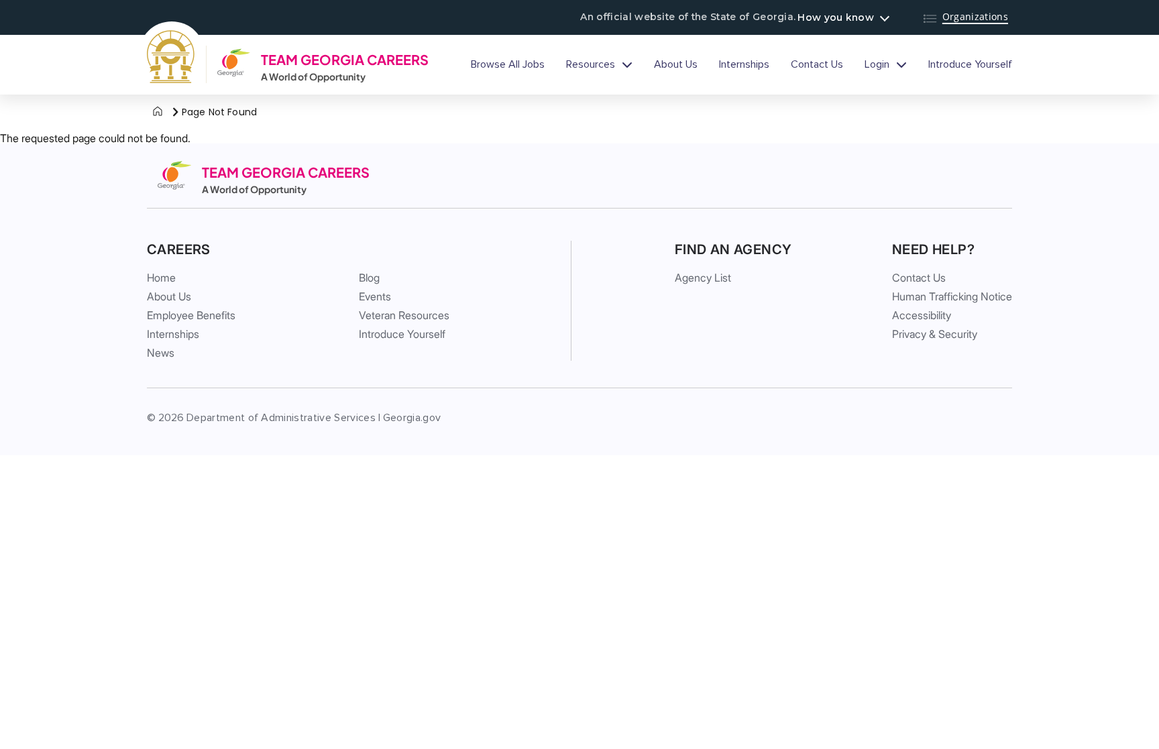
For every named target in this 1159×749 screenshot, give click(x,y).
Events (375, 296)
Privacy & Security (934, 334)
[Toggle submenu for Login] (901, 64)
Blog (369, 277)
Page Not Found (219, 112)
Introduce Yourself (970, 64)
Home (161, 277)
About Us (676, 64)
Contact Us (817, 64)
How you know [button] (835, 17)
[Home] (157, 112)
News (160, 352)
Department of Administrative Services (281, 417)
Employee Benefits (191, 315)
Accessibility (921, 315)
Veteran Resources (404, 315)
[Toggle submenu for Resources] (627, 64)
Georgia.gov (412, 417)
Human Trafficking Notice (952, 296)
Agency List (703, 277)
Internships (744, 64)
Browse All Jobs (508, 64)
